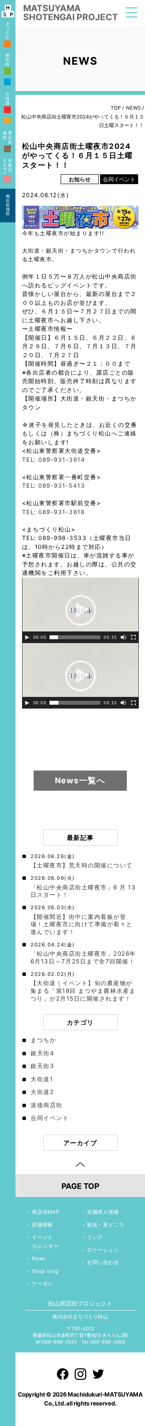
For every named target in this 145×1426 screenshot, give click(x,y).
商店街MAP (46, 1212)
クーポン (42, 1284)
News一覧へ (80, 780)
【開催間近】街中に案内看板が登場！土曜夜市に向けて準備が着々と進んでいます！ (82, 924)
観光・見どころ (106, 1225)
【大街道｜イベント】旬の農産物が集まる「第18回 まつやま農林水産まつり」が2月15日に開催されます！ (83, 990)
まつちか (43, 1040)
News (39, 1258)
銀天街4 (42, 1053)
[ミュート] (123, 637)
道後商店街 (47, 1105)
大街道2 (42, 1092)
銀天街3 (42, 1066)
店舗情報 (42, 1225)
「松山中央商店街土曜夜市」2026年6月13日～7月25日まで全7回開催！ (83, 957)
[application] (80, 610)
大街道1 (42, 1079)
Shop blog (45, 1271)
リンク (95, 1237)
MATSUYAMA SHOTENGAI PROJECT (70, 12)
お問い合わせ (103, 1262)
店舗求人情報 (103, 1212)
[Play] (27, 637)
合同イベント (50, 1118)
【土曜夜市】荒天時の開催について (82, 865)
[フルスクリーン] (133, 637)
